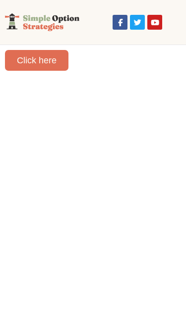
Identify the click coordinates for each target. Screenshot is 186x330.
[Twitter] (137, 22)
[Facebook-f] (120, 22)
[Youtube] (154, 22)
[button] (172, 22)
